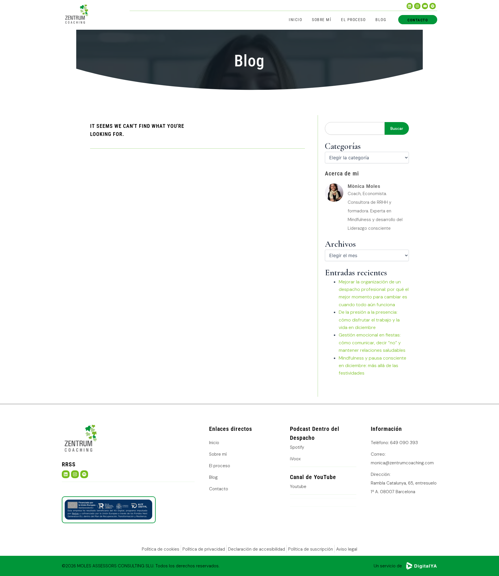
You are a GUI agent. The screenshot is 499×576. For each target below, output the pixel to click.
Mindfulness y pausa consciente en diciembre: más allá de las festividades (372, 365)
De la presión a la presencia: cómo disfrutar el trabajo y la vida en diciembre (369, 319)
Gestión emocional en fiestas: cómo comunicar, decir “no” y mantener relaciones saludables (372, 342)
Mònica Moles (364, 186)
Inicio (295, 19)
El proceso (353, 19)
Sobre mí (321, 19)
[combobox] (355, 128)
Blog (380, 19)
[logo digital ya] (421, 566)
